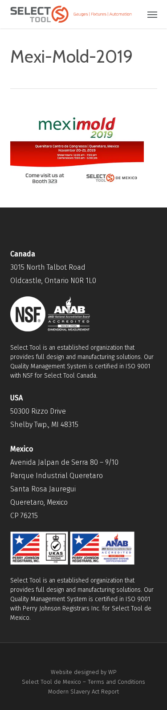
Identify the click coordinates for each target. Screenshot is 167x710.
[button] (152, 14)
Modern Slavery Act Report (83, 691)
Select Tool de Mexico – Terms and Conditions (83, 681)
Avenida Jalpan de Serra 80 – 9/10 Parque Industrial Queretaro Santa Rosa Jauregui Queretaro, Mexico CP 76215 (64, 489)
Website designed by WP (83, 672)
